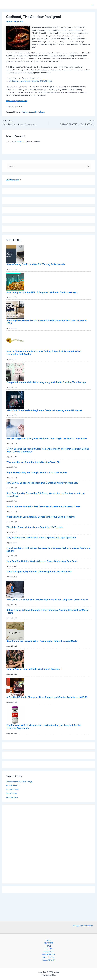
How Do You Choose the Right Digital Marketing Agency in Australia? (42, 482)
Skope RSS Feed (12, 789)
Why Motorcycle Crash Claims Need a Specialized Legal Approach (41, 537)
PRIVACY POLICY (49, 960)
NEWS (48, 946)
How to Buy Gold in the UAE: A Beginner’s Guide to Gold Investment (41, 292)
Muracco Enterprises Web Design (19, 782)
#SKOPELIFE (48, 952)
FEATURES (48, 943)
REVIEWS (48, 949)
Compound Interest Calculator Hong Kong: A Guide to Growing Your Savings (46, 382)
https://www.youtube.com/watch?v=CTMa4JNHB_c (31, 81)
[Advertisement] (48, 843)
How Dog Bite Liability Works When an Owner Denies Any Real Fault (41, 561)
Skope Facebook (12, 785)
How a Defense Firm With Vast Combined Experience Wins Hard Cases (43, 506)
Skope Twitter (11, 793)
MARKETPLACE (48, 954)
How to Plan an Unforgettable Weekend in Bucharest (33, 669)
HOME (48, 940)
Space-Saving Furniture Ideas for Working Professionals (35, 264)
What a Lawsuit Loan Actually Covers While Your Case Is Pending (40, 516)
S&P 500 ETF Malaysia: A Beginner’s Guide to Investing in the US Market (44, 410)
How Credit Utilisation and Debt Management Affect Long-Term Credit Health (47, 599)
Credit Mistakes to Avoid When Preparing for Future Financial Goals (41, 641)
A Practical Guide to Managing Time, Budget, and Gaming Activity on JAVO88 (46, 697)
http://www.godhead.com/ (16, 101)
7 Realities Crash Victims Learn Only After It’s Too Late (34, 527)
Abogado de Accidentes (83, 926)
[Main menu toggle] (92, 4)
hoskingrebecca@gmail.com (33, 112)
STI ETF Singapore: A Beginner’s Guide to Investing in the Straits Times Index (46, 438)
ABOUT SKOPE (48, 957)
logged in (20, 141)
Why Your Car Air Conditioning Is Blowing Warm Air (33, 462)
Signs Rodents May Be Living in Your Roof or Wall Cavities (36, 472)
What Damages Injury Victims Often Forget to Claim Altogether (39, 571)
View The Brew (12, 797)
